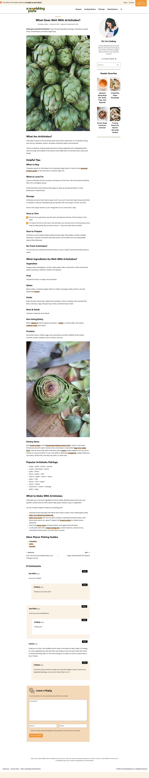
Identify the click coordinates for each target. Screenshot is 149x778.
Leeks (31, 544)
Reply (84, 571)
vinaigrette (72, 453)
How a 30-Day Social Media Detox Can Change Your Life (39, 555)
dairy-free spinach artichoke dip (41, 515)
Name (32, 726)
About (125, 2)
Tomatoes (33, 541)
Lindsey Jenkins (43, 24)
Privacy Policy (15, 769)
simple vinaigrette (53, 528)
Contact (131, 2)
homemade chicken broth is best (58, 445)
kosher (36, 292)
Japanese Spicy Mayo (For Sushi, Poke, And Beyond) (102, 97)
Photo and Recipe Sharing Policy (31, 769)
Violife (60, 323)
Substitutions (112, 9)
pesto (64, 450)
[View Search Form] (121, 9)
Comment (34, 701)
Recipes (78, 9)
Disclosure (6, 769)
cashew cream (31, 325)
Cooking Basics (90, 9)
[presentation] (102, 84)
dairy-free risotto (35, 518)
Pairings (101, 9)
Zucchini (32, 546)
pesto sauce (41, 525)
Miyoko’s (35, 323)
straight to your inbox (33, 2)
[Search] (117, 65)
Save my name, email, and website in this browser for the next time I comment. (55, 731)
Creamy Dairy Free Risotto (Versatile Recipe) (115, 127)
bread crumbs (35, 445)
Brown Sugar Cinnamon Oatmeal (102, 125)
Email (62, 726)
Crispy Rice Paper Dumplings (115, 95)
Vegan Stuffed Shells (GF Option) (78, 554)
